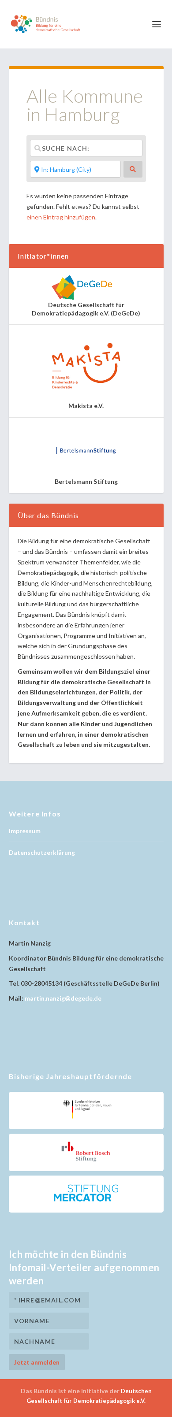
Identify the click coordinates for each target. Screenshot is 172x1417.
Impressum (25, 831)
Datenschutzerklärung (42, 852)
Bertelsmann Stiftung (86, 481)
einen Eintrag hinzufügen (60, 217)
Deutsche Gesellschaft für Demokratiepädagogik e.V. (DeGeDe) (86, 308)
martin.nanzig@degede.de (63, 998)
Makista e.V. (86, 405)
